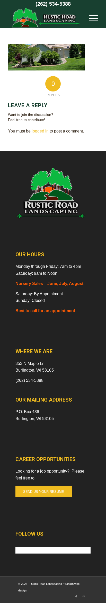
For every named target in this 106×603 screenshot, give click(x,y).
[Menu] (91, 17)
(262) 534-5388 (53, 4)
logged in (40, 131)
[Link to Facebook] (76, 596)
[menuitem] (91, 17)
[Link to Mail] (84, 596)
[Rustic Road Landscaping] (44, 17)
